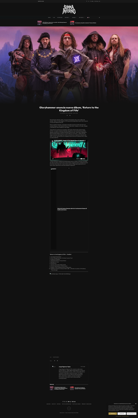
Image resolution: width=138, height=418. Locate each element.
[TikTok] (94, 1)
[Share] (54, 360)
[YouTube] (92, 1)
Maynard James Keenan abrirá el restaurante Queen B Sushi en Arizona (72, 209)
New (76, 21)
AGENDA (74, 17)
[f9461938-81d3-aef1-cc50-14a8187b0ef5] (39, 23)
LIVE (54, 17)
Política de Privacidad (125, 416)
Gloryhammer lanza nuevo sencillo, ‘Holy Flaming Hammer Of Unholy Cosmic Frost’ (55, 23)
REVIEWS (67, 17)
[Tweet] (57, 360)
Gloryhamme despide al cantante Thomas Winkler (85, 22)
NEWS (49, 17)
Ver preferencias (131, 413)
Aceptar (113, 413)
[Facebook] (86, 1)
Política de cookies (118, 416)
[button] (135, 403)
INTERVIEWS (60, 17)
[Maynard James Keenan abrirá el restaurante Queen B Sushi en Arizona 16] (53, 209)
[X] (88, 1)
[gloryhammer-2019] (72, 23)
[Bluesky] (96, 1)
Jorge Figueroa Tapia (65, 366)
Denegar (122, 413)
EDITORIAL (81, 17)
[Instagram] (90, 1)
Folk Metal (45, 21)
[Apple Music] (98, 1)
